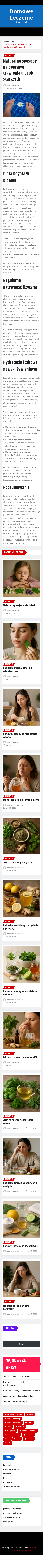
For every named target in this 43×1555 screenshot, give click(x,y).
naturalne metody (29, 1431)
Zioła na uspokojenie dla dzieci (19, 605)
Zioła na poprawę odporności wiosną (18, 1121)
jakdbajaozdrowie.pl (12, 1508)
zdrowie (30, 1439)
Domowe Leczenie (21, 14)
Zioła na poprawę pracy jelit (17, 863)
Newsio (15, 1550)
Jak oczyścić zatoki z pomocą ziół (20, 1057)
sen (8, 1439)
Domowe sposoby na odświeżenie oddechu (20, 993)
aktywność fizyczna (14, 1415)
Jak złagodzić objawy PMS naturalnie (16, 1307)
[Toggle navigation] (21, 32)
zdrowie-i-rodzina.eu (12, 1517)
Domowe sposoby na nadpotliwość (21, 1246)
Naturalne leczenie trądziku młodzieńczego (17, 670)
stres (18, 1439)
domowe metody (13, 1419)
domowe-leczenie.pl (15, 85)
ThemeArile (26, 1550)
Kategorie (7, 1465)
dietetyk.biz (8, 1521)
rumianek (29, 1435)
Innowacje (7, 1482)
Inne (5, 1478)
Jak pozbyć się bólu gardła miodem (21, 800)
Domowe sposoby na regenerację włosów (20, 735)
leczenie (21, 1427)
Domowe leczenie (11, 1469)
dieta (31, 1415)
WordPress (34, 1547)
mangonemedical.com (12, 1513)
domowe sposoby (14, 1423)
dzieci (29, 1423)
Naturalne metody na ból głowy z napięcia (20, 1185)
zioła (9, 1443)
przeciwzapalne (13, 1435)
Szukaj (10, 1328)
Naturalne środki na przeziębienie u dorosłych (20, 927)
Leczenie (7, 1473)
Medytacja (11, 1431)
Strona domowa (10, 42)
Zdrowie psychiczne (11, 1486)
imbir (9, 1427)
